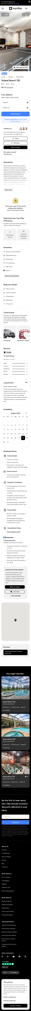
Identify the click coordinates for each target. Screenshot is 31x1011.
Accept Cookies (15, 1005)
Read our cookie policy (10, 997)
